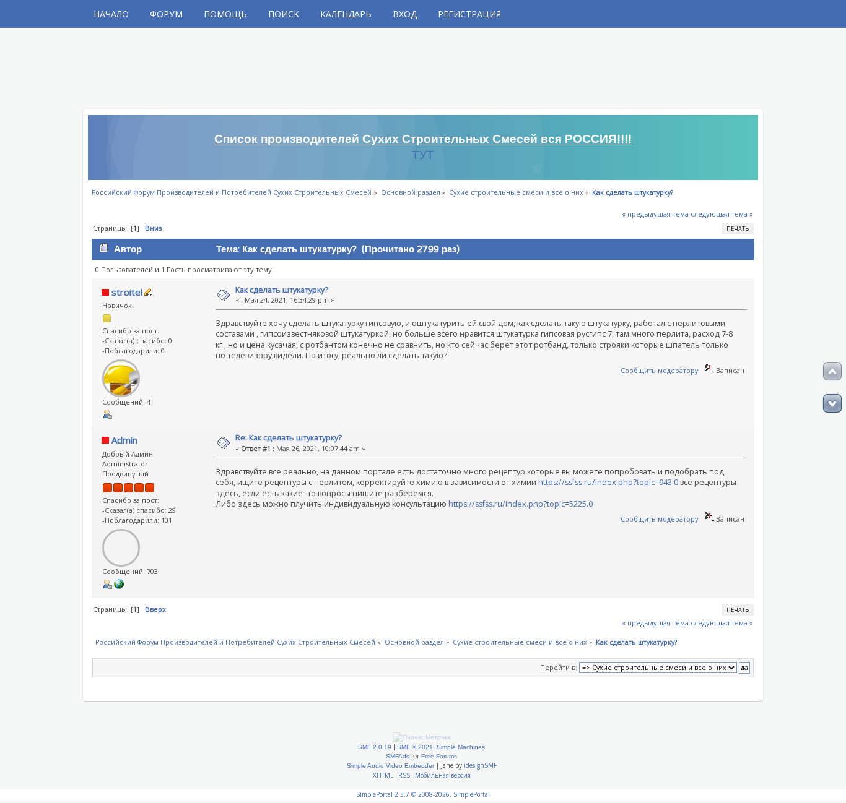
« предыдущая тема (655, 213)
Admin (124, 440)
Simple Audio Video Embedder (390, 765)
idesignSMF (480, 765)
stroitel (126, 292)
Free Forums (439, 756)
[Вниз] (832, 403)
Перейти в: (558, 667)
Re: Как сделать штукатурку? (288, 437)
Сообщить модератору (660, 370)
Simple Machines (461, 747)
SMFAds (397, 756)
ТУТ (423, 155)
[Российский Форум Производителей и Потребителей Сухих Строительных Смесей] (119, 586)
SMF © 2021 (415, 747)
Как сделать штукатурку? (281, 290)
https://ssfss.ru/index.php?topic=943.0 (608, 482)
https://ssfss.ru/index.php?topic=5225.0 (520, 504)
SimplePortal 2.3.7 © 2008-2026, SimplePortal (423, 794)
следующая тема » (722, 213)
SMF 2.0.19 (374, 747)
